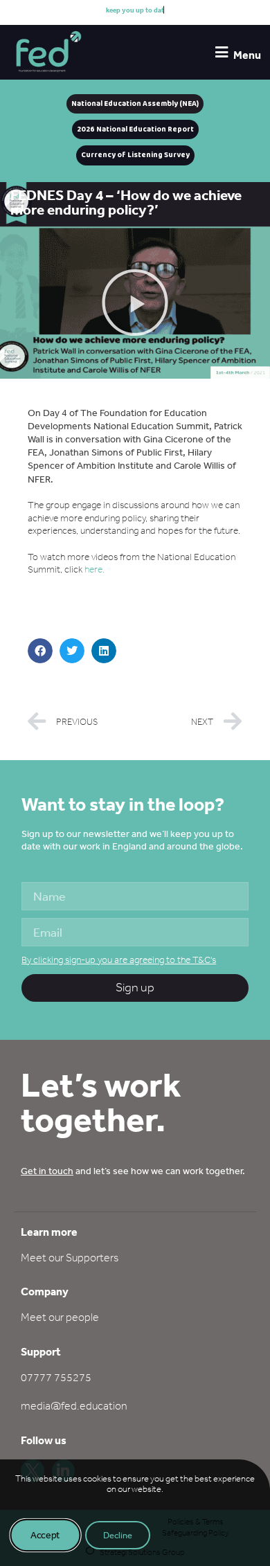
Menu (247, 55)
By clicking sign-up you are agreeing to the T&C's (118, 960)
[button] (135, 302)
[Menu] (221, 52)
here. (94, 569)
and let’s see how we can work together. (133, 1170)
